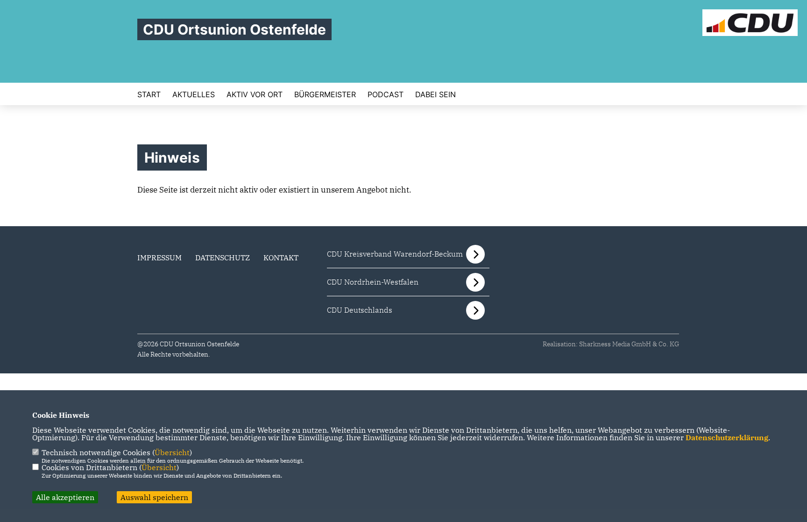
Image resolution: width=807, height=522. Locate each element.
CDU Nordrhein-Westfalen (372, 281)
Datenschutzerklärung (727, 437)
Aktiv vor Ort (255, 94)
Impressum (159, 257)
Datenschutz (222, 257)
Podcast (386, 94)
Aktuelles (193, 94)
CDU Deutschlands (359, 310)
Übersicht (172, 452)
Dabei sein (435, 94)
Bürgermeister (325, 94)
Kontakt (280, 257)
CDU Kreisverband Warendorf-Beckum (395, 253)
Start (149, 94)
